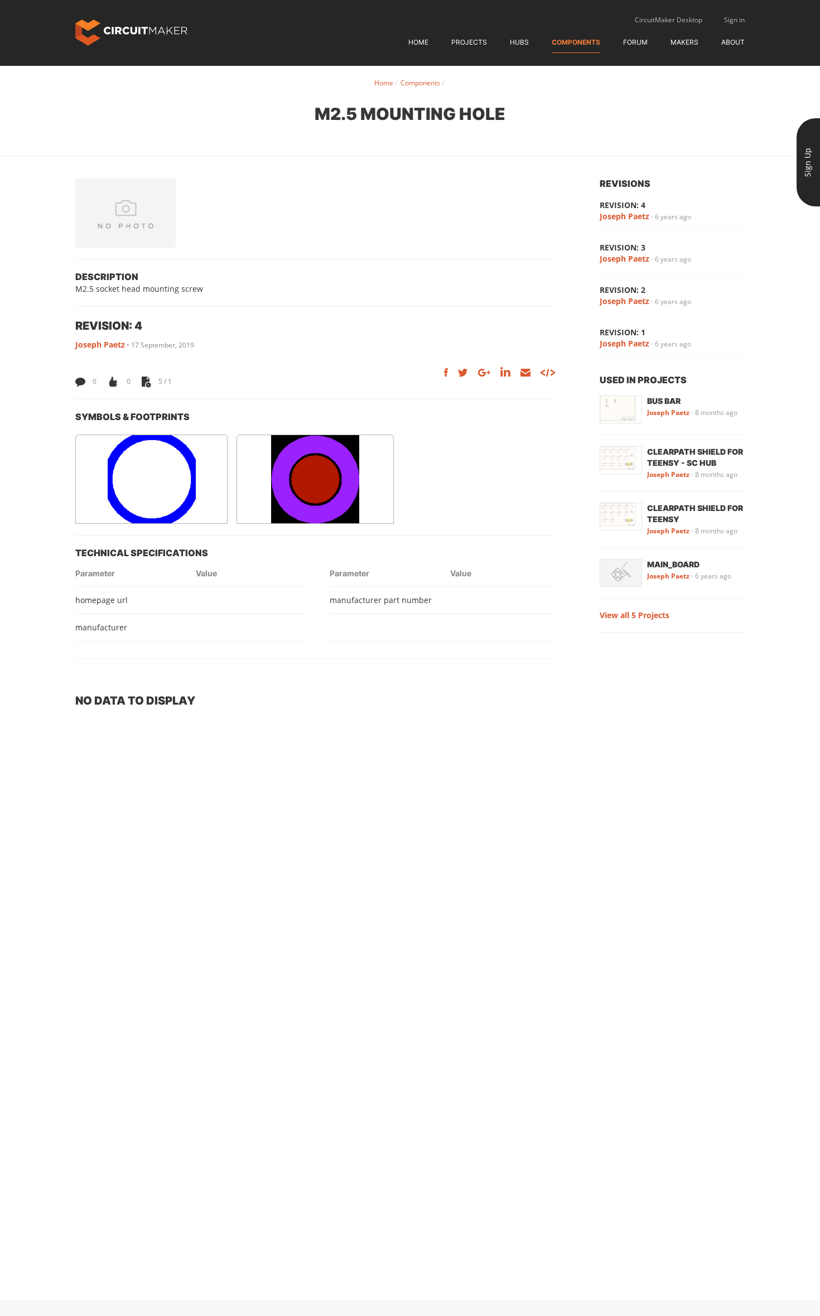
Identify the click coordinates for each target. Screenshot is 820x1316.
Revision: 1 (622, 332)
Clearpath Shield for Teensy (695, 513)
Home (418, 42)
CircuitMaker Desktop (668, 20)
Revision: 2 (622, 290)
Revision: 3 (622, 247)
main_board (673, 564)
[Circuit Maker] (131, 31)
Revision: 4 (622, 205)
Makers (684, 42)
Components (576, 42)
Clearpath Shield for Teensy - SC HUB (695, 457)
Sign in (734, 20)
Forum (635, 42)
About (733, 42)
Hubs (519, 42)
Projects (469, 42)
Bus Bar (664, 401)
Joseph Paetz (100, 344)
